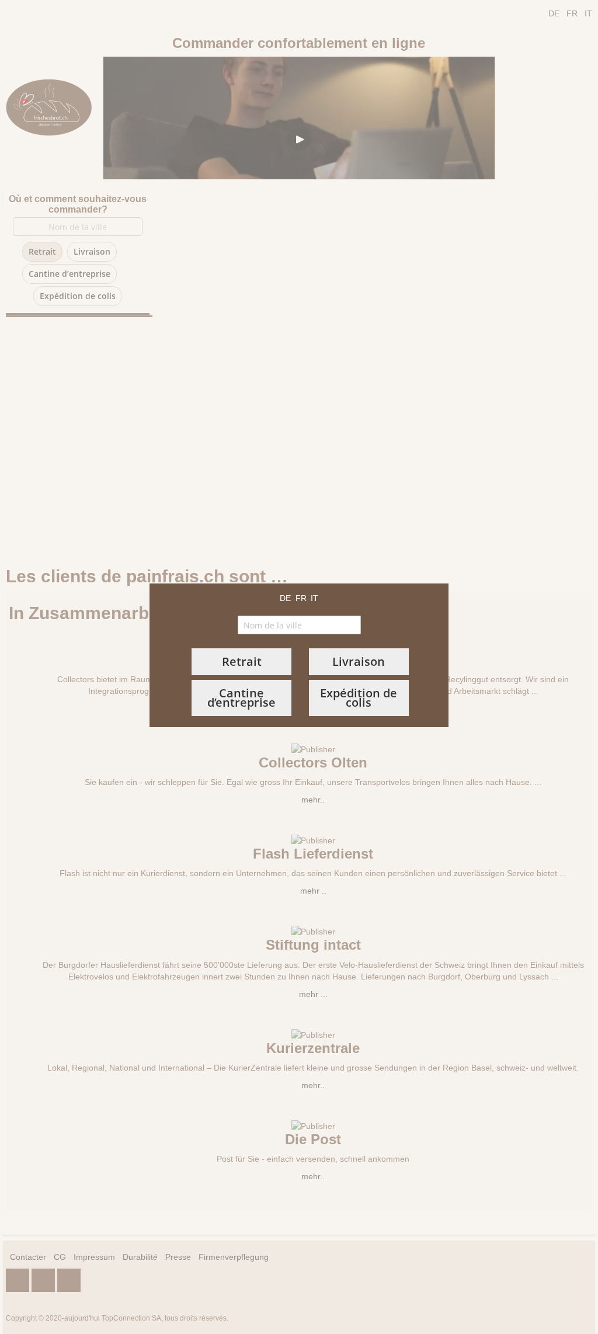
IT (314, 598)
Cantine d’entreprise (241, 697)
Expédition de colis (358, 697)
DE (285, 598)
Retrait (242, 661)
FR (301, 598)
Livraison (358, 661)
